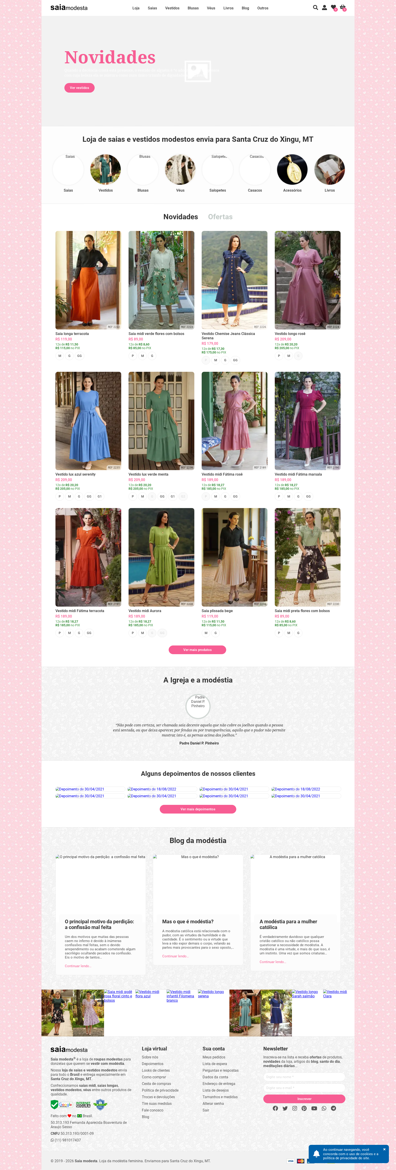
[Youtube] (314, 1109)
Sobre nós (150, 1057)
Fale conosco (152, 1110)
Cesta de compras (156, 1084)
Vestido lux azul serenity (75, 474)
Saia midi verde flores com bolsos (156, 334)
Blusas (193, 8)
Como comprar (154, 1077)
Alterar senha (213, 1103)
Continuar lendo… (78, 966)
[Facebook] (275, 1109)
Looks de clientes (156, 1070)
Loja (136, 8)
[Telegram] (333, 1109)
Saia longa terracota (72, 334)
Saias (152, 8)
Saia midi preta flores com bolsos (302, 611)
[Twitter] (285, 1109)
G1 (100, 496)
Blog (245, 8)
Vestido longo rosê (290, 334)
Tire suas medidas (157, 1103)
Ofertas (220, 216)
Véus (211, 8)
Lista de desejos (216, 1090)
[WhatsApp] (324, 1109)
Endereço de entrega (219, 1084)
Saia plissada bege (217, 611)
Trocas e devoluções (158, 1097)
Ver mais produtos (197, 650)
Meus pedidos (214, 1057)
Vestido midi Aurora (145, 611)
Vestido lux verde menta (148, 474)
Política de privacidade (160, 1090)
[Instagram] (295, 1109)
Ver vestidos (79, 88)
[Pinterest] (304, 1109)
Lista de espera (215, 1064)
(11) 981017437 (67, 1140)
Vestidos (172, 8)
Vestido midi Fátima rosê (222, 474)
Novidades (180, 216)
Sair (206, 1110)
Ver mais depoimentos (198, 809)
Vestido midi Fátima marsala (298, 474)
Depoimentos (152, 1064)
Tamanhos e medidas (220, 1097)
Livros (228, 8)
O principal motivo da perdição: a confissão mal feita (99, 924)
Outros (262, 8)
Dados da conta (215, 1077)
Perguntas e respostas (221, 1070)
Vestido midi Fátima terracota (79, 611)
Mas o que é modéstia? (188, 921)
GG (79, 356)
